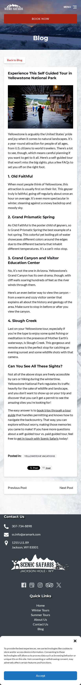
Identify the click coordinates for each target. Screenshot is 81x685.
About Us (40, 619)
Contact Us (40, 624)
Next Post (66, 487)
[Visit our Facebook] (23, 585)
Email (48, 468)
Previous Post (17, 487)
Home (40, 605)
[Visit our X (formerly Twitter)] (58, 585)
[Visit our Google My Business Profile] (31, 585)
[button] (75, 641)
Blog (41, 629)
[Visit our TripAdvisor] (49, 585)
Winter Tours (40, 610)
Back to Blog (14, 60)
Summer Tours (40, 615)
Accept (40, 675)
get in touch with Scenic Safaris (38, 438)
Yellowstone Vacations (39, 456)
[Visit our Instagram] (40, 585)
